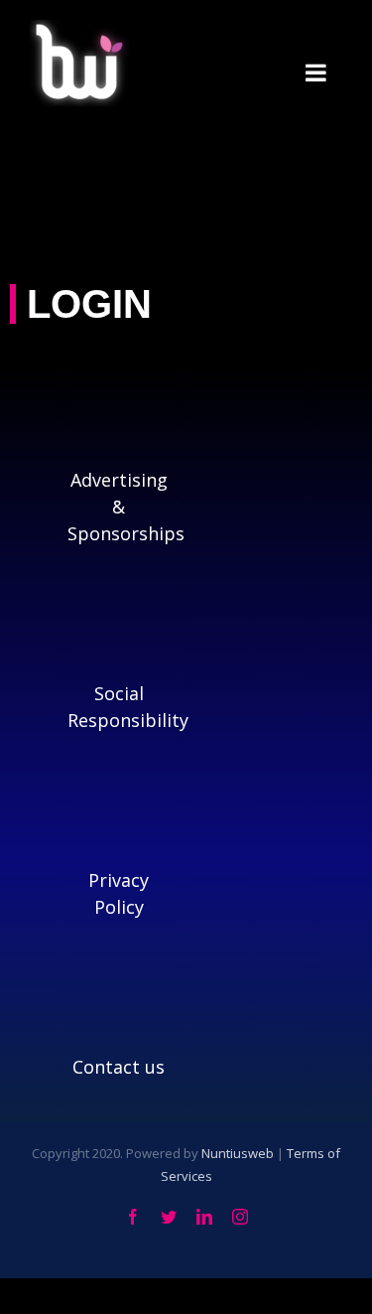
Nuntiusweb (237, 1153)
